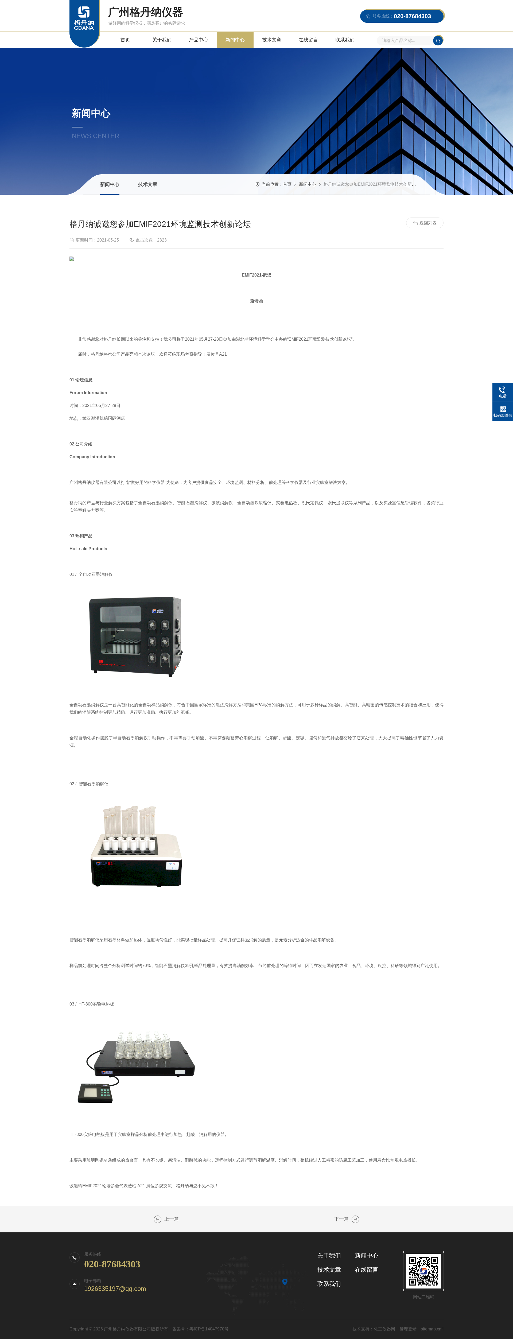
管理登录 (408, 1329)
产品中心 (198, 39)
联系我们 (345, 39)
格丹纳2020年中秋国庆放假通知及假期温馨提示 (355, 1219)
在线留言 (308, 39)
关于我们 (162, 39)
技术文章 (271, 39)
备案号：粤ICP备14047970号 (200, 1329)
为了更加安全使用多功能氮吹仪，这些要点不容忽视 (158, 1219)
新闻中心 (235, 39)
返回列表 (428, 223)
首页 (125, 39)
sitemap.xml (432, 1329)
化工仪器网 (384, 1329)
